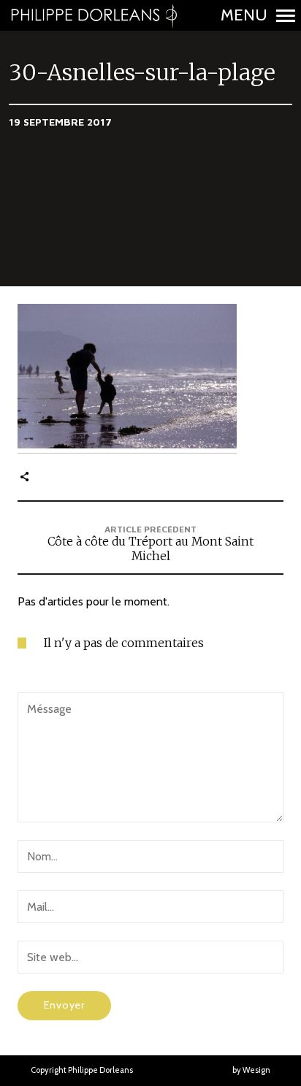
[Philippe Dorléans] (93, 15)
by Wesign (251, 1070)
